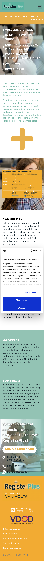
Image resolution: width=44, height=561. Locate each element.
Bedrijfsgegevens (11, 548)
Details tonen (30, 292)
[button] (40, 7)
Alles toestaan (22, 300)
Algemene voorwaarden (14, 538)
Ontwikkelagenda (11, 529)
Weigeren (22, 308)
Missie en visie (9, 534)
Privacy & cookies (11, 543)
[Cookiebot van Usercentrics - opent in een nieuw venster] (31, 251)
